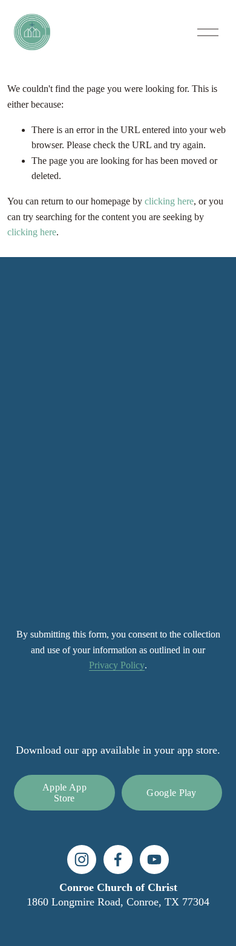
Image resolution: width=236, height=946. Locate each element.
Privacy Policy (117, 665)
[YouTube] (154, 859)
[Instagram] (81, 859)
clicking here (169, 201)
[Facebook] (118, 859)
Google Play (171, 793)
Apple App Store (64, 792)
